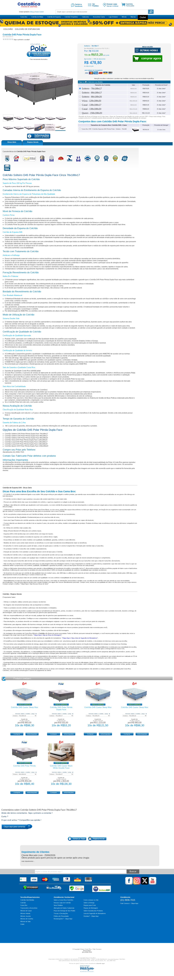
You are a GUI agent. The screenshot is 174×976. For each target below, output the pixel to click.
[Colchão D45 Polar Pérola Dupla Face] (61, 702)
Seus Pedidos (58, 905)
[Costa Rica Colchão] (29, 8)
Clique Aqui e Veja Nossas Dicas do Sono (34, 584)
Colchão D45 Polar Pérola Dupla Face (61, 708)
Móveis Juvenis (25, 916)
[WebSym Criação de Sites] (87, 972)
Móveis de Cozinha (26, 919)
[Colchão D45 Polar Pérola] (24, 760)
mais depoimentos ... (28, 861)
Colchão (23, 903)
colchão (8, 29)
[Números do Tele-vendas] (110, 9)
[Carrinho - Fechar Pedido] (129, 9)
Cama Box (23, 17)
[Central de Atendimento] (77, 9)
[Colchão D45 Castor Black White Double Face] (61, 760)
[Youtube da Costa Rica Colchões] (152, 884)
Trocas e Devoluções (61, 913)
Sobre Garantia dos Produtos (93, 911)
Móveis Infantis (25, 913)
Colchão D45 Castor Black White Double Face (61, 767)
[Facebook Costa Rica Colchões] (129, 884)
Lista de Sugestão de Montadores (95, 913)
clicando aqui (100, 963)
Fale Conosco (97, 949)
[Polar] (61, 684)
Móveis (124, 17)
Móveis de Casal (25, 911)
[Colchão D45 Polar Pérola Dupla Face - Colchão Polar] (8, 118)
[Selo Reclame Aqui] (101, 889)
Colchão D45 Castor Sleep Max (24, 707)
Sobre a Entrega (89, 903)
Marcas (133, 17)
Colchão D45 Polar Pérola (24, 766)
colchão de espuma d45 (27, 29)
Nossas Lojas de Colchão (62, 903)
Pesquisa (151, 12)
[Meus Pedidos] (93, 9)
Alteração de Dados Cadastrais (64, 908)
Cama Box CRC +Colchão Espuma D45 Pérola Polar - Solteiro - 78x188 (104, 129)
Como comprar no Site (91, 900)
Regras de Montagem (91, 908)
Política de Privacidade (61, 916)
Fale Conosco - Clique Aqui (129, 903)
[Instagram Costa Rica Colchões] (137, 884)
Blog (32, 12)
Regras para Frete (90, 905)
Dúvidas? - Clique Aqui (91, 916)
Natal (37, 12)
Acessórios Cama (99, 17)
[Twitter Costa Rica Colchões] (144, 884)
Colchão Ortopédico (71, 17)
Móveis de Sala (25, 921)
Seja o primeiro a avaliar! (22, 39)
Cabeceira (85, 17)
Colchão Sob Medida (27, 900)
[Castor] (24, 684)
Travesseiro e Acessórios (28, 908)
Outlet (41, 12)
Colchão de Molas (37, 17)
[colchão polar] (39, 51)
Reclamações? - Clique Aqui (63, 919)
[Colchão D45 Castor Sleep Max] (24, 702)
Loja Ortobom (113, 17)
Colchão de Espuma (54, 17)
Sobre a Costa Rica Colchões (63, 900)
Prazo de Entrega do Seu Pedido (64, 911)
